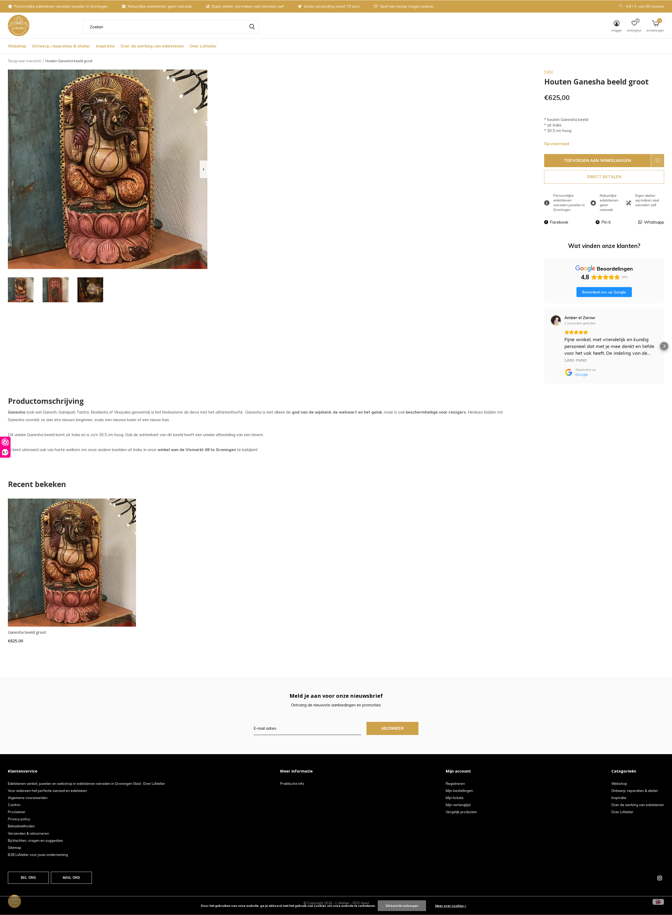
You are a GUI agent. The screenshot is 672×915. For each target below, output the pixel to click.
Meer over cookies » (450, 906)
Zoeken (252, 26)
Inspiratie (105, 46)
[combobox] (171, 26)
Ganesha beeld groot (27, 632)
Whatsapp (654, 222)
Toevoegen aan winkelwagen (597, 160)
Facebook (559, 222)
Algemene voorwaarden (28, 798)
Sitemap (14, 847)
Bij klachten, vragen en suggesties (35, 840)
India (548, 71)
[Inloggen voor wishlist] (657, 160)
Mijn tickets (455, 798)
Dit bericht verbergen (402, 906)
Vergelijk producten (461, 812)
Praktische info (292, 783)
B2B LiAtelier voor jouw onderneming (38, 855)
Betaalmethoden (21, 826)
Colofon (14, 805)
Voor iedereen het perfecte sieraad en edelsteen (47, 791)
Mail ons (71, 877)
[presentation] (203, 169)
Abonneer (392, 728)
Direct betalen (604, 176)
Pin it (606, 222)
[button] (21, 289)
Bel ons (28, 877)
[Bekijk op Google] (556, 320)
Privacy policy (19, 819)
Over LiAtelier (203, 46)
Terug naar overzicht (24, 61)
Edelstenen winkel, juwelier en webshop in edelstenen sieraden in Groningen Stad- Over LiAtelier (86, 783)
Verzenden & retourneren (28, 833)
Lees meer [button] (575, 360)
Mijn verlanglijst (458, 805)
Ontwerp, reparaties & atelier (61, 46)
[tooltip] (194, 412)
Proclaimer (16, 812)
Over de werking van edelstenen (152, 46)
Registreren (455, 783)
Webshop (17, 46)
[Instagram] (659, 878)
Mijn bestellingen (459, 791)
